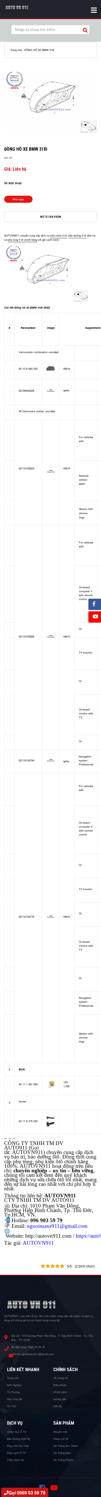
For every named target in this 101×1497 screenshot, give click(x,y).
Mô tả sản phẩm (50, 217)
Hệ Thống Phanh (63, 1460)
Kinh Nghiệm (14, 1385)
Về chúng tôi (60, 1378)
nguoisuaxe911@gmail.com (37, 1354)
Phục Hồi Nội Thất (18, 1446)
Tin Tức (11, 1406)
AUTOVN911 (38, 1243)
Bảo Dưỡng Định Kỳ (18, 1439)
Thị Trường (13, 1392)
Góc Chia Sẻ (14, 1399)
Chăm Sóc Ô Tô (16, 1432)
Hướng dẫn (59, 1399)
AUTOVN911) (28, 1152)
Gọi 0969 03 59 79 (26, 1492)
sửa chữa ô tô (58, 236)
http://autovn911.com (48, 1236)
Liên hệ (57, 1406)
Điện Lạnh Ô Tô (16, 1453)
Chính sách (60, 1392)
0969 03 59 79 (36, 1347)
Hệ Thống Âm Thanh (65, 1446)
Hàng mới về (60, 1439)
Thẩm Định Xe (15, 1460)
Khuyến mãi (60, 1432)
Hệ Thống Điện (62, 1453)
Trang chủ (16, 50)
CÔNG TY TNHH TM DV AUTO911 (33, 1145)
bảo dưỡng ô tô (77, 236)
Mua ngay (18, 199)
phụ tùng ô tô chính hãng (22, 240)
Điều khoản (59, 1385)
